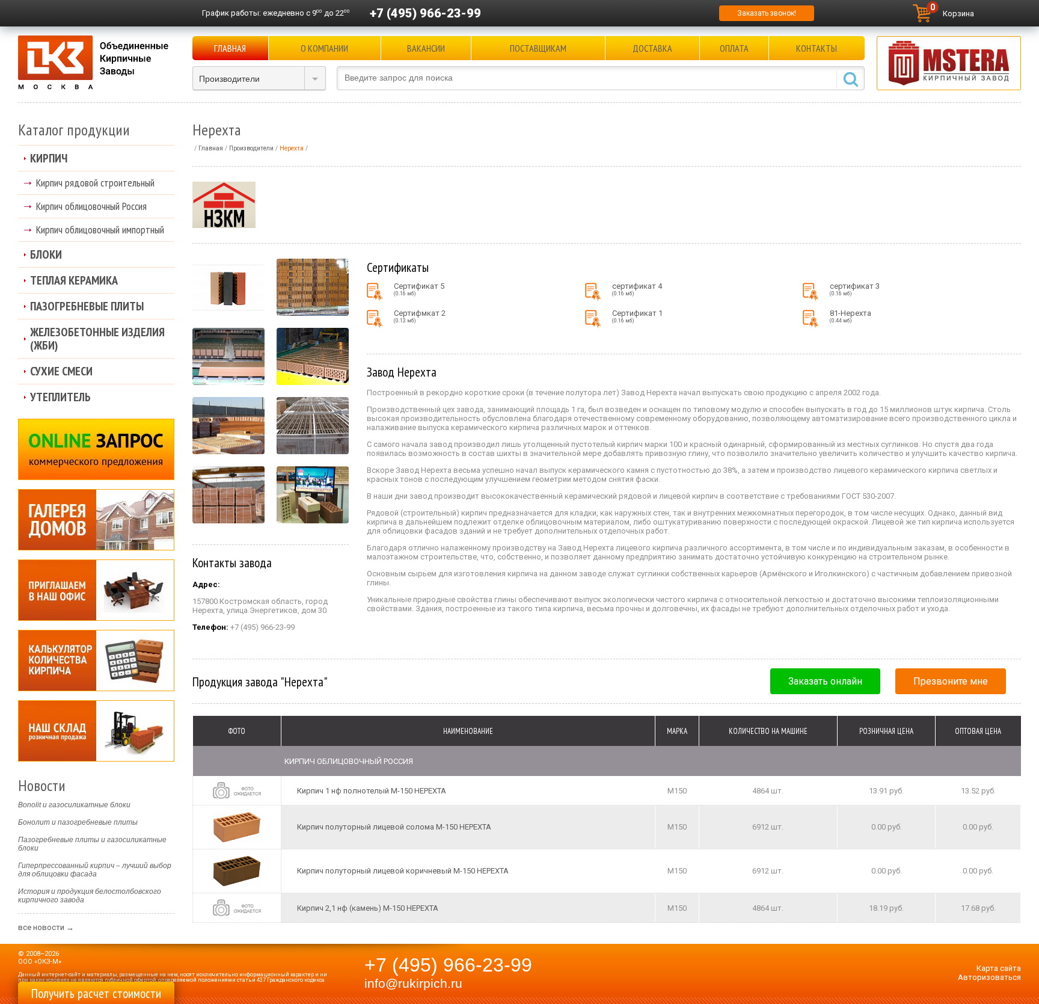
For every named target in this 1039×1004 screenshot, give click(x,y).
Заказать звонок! (766, 13)
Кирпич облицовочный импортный (100, 229)
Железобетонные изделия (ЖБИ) (97, 338)
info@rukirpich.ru (413, 983)
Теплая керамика (74, 280)
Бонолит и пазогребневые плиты (78, 822)
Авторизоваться (989, 977)
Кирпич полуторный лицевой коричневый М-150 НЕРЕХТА (403, 870)
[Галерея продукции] (96, 520)
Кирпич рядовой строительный (95, 182)
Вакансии (426, 48)
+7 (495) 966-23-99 (425, 13)
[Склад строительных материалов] (96, 731)
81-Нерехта (850, 316)
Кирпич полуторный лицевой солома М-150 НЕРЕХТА (394, 826)
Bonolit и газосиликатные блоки (74, 805)
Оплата (734, 48)
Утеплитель (60, 397)
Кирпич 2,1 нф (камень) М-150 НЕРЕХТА (367, 908)
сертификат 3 (855, 289)
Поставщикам (538, 48)
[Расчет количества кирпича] (96, 660)
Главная (230, 48)
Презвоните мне (950, 681)
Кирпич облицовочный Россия (91, 206)
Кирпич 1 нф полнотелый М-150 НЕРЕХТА (371, 790)
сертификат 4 (637, 289)
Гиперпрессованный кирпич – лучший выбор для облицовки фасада (94, 869)
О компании (324, 48)
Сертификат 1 (637, 316)
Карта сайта (998, 968)
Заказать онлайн (825, 681)
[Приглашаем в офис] (96, 590)
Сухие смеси (61, 371)
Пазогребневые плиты (87, 306)
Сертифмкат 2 (420, 316)
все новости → (46, 927)
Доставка (652, 48)
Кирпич (48, 158)
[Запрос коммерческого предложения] (96, 449)
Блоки (46, 254)
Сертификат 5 (419, 289)
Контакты (816, 48)
